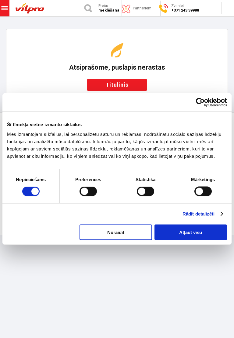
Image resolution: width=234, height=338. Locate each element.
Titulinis (117, 84)
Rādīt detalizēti (199, 213)
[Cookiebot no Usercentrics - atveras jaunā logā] (200, 102)
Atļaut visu (190, 232)
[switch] (88, 191)
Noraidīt (115, 232)
